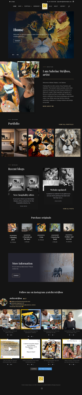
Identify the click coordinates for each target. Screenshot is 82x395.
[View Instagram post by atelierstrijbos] (18, 327)
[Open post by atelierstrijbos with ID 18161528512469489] (31, 319)
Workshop (36, 6)
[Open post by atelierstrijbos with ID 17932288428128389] (10, 319)
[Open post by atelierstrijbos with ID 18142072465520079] (10, 349)
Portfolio (27, 6)
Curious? (17, 40)
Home (14, 6)
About (56, 6)
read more (23, 206)
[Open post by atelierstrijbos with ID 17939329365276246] (51, 349)
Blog (50, 6)
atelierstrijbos (10, 310)
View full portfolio (66, 124)
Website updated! (58, 189)
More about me (48, 106)
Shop (19, 6)
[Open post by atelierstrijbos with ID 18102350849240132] (31, 349)
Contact (62, 6)
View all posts (68, 208)
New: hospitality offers (23, 195)
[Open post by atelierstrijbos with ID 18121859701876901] (51, 319)
